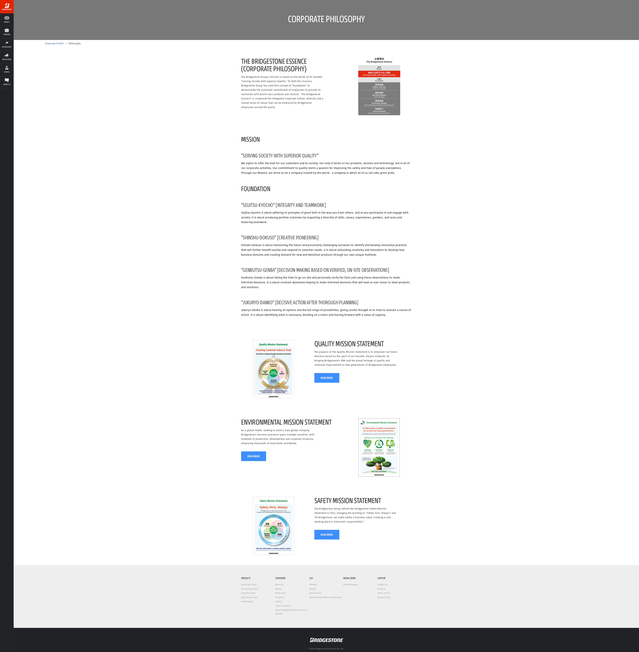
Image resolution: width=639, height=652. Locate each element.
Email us (381, 589)
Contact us (382, 584)
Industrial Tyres (248, 593)
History (278, 589)
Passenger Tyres (249, 584)
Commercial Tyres (249, 589)
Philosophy (280, 593)
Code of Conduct (283, 606)
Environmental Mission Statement (325, 597)
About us (279, 584)
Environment (315, 593)
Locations (280, 597)
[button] (7, 32)
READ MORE (327, 378)
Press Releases (350, 584)
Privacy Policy (383, 597)
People (312, 589)
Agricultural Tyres (249, 597)
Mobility (313, 584)
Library (278, 601)
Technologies (247, 601)
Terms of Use (383, 593)
